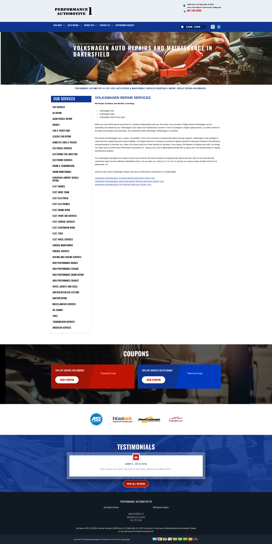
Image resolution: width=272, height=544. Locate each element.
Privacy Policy (125, 539)
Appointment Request (124, 25)
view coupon (67, 380)
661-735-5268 (194, 10)
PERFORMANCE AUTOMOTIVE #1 (90, 88)
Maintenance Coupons (161, 507)
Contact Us (105, 25)
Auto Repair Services (111, 507)
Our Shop (57, 25)
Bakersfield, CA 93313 (106, 43)
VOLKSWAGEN (199, 88)
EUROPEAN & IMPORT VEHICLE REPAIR (174, 88)
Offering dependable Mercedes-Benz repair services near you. (129, 181)
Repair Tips (89, 25)
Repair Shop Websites (93, 539)
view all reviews (136, 484)
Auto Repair (73, 25)
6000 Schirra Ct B (91, 43)
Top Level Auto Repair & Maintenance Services (130, 88)
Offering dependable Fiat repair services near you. (123, 185)
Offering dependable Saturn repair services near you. (125, 178)
